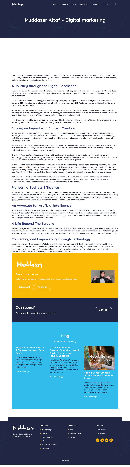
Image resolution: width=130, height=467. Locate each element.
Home (54, 4)
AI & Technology (22, 371)
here (25, 167)
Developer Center (76, 433)
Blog (73, 4)
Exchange (73, 437)
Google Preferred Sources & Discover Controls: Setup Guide (30, 350)
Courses (64, 4)
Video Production (47, 437)
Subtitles (44, 433)
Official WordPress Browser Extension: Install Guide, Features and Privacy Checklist (64, 351)
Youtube (42, 287)
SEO (43, 441)
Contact (95, 4)
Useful (106, 4)
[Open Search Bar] (115, 4)
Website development (49, 445)
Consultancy (46, 448)
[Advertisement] (65, 60)
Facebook (24, 287)
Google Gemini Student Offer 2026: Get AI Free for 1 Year (99, 375)
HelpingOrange (47, 430)
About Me (84, 4)
